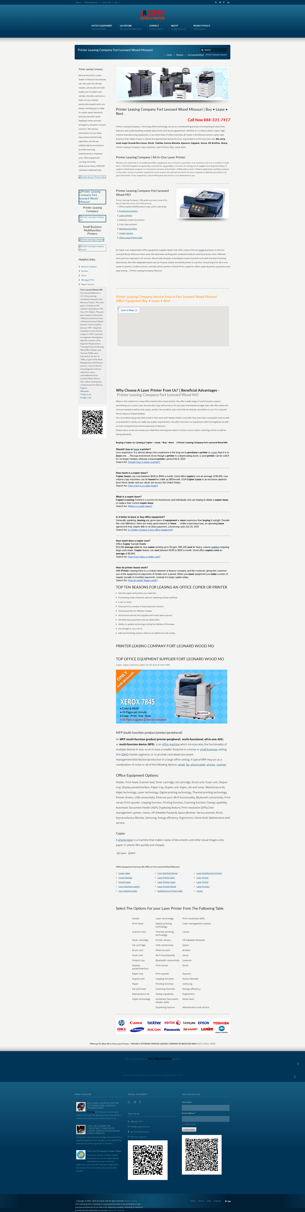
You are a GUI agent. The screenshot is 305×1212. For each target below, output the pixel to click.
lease (136, 449)
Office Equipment (91, 2)
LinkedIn (227, 2)
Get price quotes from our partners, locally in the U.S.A (153, 1075)
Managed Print (87, 280)
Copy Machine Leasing (129, 886)
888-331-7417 (137, 1121)
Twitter (219, 2)
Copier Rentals (125, 877)
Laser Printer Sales (166, 877)
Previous (127, 1201)
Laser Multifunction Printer (209, 873)
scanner (221, 764)
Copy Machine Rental (167, 873)
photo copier (95, 75)
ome (116, 2)
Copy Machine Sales (128, 891)
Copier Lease (125, 882)
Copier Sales (124, 873)
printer (211, 764)
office (165, 744)
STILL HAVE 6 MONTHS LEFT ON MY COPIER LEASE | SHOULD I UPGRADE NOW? (103, 1105)
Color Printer (203, 877)
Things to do (85, 394)
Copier (200, 891)
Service (78, 2)
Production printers (128, 211)
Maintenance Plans (128, 228)
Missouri (179, 54)
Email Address (189, 1113)
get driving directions (140, 1131)
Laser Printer (203, 882)
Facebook (223, 2)
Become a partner (139, 1136)
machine (174, 744)
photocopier (198, 764)
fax (187, 764)
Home (169, 54)
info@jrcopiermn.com (140, 1126)
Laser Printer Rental (166, 886)
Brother (84, 271)
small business (209, 749)
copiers (215, 547)
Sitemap (120, 1210)
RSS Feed (112, 1210)
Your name (187, 1102)
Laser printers (125, 215)
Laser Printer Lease (166, 882)
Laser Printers (203, 886)
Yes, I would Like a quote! (152, 1059)
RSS (215, 2)
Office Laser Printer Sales (130, 237)
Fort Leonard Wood (196, 54)
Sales (209, 1201)
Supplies (217, 1201)
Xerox (83, 275)
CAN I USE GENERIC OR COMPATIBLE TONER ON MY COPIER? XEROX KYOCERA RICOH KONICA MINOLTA (103, 1130)
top (229, 1201)
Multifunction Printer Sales (170, 891)
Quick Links (107, 2)
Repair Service (87, 284)
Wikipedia (84, 391)
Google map (85, 397)
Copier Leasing (126, 233)
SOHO (125, 754)
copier (201, 250)
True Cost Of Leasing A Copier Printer (104, 1151)
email (181, 764)
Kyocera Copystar (89, 266)
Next (135, 1201)
